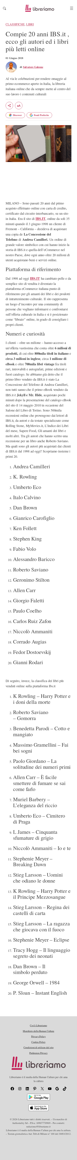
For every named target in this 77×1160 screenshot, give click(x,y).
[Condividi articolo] (9, 105)
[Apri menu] (71, 8)
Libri (30, 24)
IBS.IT (40, 218)
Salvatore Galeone (33, 67)
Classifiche (15, 24)
